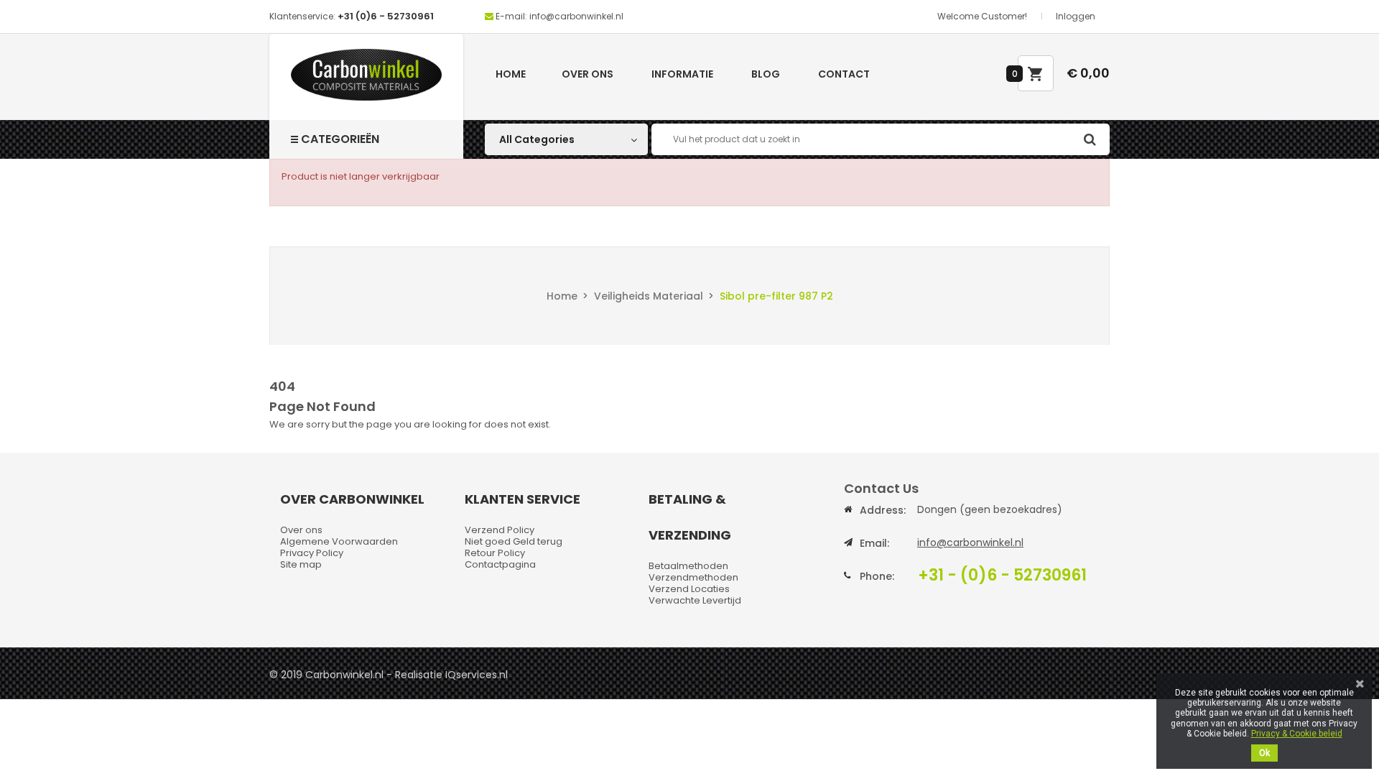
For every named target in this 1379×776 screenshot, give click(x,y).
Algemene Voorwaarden (339, 541)
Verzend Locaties (689, 589)
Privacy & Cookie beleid (1296, 734)
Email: (874, 543)
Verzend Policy (499, 530)
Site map (301, 564)
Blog (765, 74)
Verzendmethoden (693, 577)
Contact (844, 74)
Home (511, 74)
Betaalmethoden (688, 566)
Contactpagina (500, 564)
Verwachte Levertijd (695, 600)
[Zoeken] (1089, 139)
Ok (1264, 753)
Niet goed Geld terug (513, 541)
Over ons (587, 74)
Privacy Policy (311, 553)
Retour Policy (495, 553)
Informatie (682, 74)
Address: (883, 510)
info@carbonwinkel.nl (970, 542)
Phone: (877, 576)
